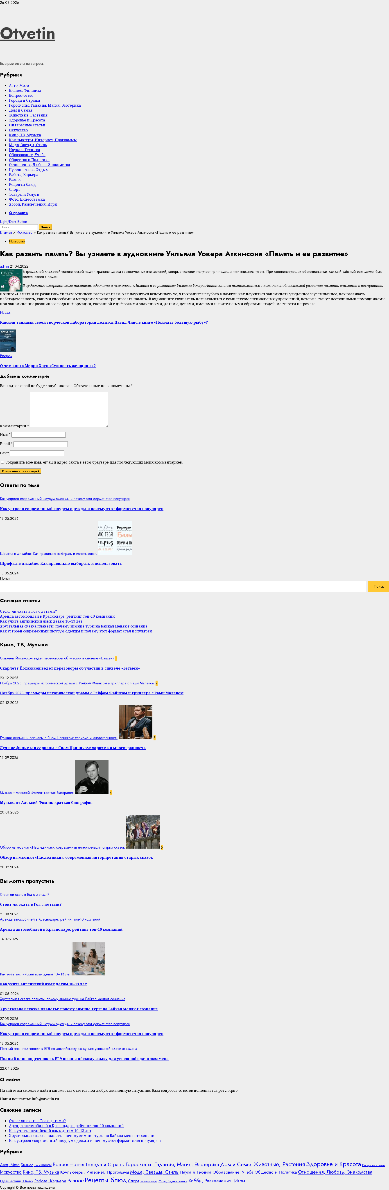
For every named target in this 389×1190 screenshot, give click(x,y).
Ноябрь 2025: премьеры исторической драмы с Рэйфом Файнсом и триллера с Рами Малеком (77, 683)
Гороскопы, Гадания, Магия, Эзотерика (45, 105)
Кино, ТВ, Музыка (25, 134)
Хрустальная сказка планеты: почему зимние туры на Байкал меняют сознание (73, 626)
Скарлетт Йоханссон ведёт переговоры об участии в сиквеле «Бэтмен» (57, 658)
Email (6, 443)
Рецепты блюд (22, 184)
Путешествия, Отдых (28, 169)
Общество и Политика (29, 159)
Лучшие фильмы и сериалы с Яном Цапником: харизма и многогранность (59, 737)
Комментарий (14, 426)
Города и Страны (24, 100)
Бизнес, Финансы (25, 90)
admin (5, 266)
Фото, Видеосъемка (27, 199)
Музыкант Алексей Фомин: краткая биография (37, 792)
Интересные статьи (27, 125)
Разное (15, 179)
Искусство (18, 130)
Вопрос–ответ (21, 95)
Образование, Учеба (27, 154)
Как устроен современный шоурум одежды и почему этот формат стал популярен (65, 498)
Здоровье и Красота (27, 120)
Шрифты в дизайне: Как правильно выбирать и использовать (48, 553)
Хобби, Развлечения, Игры (33, 204)
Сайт (4, 452)
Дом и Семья (20, 110)
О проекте (18, 212)
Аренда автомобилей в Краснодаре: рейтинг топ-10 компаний (57, 616)
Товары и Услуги (24, 194)
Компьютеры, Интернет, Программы (43, 139)
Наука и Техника (24, 149)
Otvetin (27, 33)
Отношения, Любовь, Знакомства (39, 164)
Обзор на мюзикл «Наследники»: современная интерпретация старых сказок (62, 847)
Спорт (14, 189)
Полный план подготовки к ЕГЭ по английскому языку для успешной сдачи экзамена (68, 1048)
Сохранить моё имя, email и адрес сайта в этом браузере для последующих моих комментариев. (94, 462)
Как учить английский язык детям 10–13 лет (41, 621)
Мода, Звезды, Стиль (28, 144)
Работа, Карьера (23, 174)
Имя (5, 434)
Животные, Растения (28, 115)
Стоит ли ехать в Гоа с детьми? (28, 611)
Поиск (5, 578)
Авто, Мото (19, 85)
